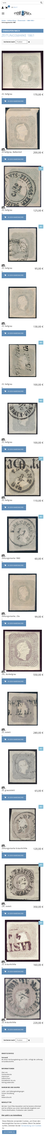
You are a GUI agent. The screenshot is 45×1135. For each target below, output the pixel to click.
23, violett (6, 732)
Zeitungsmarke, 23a (11, 616)
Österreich (21, 20)
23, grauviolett (8, 790)
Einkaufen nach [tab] (11, 30)
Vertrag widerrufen (8, 1082)
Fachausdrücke (7, 1074)
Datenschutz (6, 1078)
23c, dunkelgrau (9, 674)
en (15, 7)
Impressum (5, 1076)
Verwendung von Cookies (31, 1125)
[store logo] (22, 13)
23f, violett (6, 906)
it (16, 7)
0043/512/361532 (8, 1053)
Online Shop (11, 20)
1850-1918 (30, 20)
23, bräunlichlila (9, 964)
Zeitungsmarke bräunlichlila (14, 848)
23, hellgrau (7, 94)
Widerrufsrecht (7, 1097)
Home (4, 20)
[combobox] (22, 2)
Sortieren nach (9, 42)
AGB (3, 1095)
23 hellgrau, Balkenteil (12, 152)
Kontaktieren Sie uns (8, 1080)
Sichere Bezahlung (8, 1093)
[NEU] (22, 207)
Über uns (5, 1072)
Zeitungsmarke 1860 (11, 558)
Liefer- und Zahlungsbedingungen (13, 1091)
